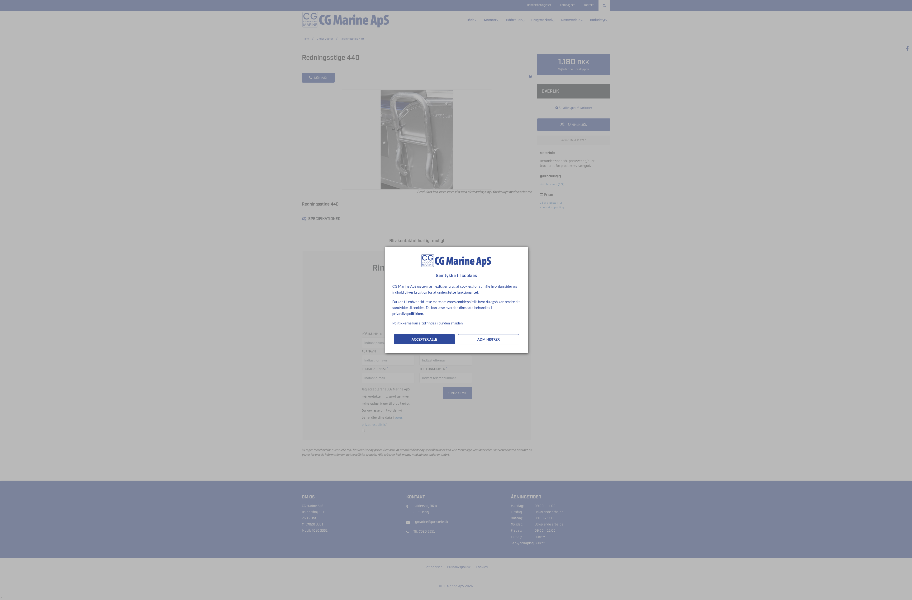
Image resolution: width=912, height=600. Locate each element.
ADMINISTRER (488, 339)
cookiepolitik (466, 302)
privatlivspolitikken (407, 313)
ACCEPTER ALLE (424, 339)
